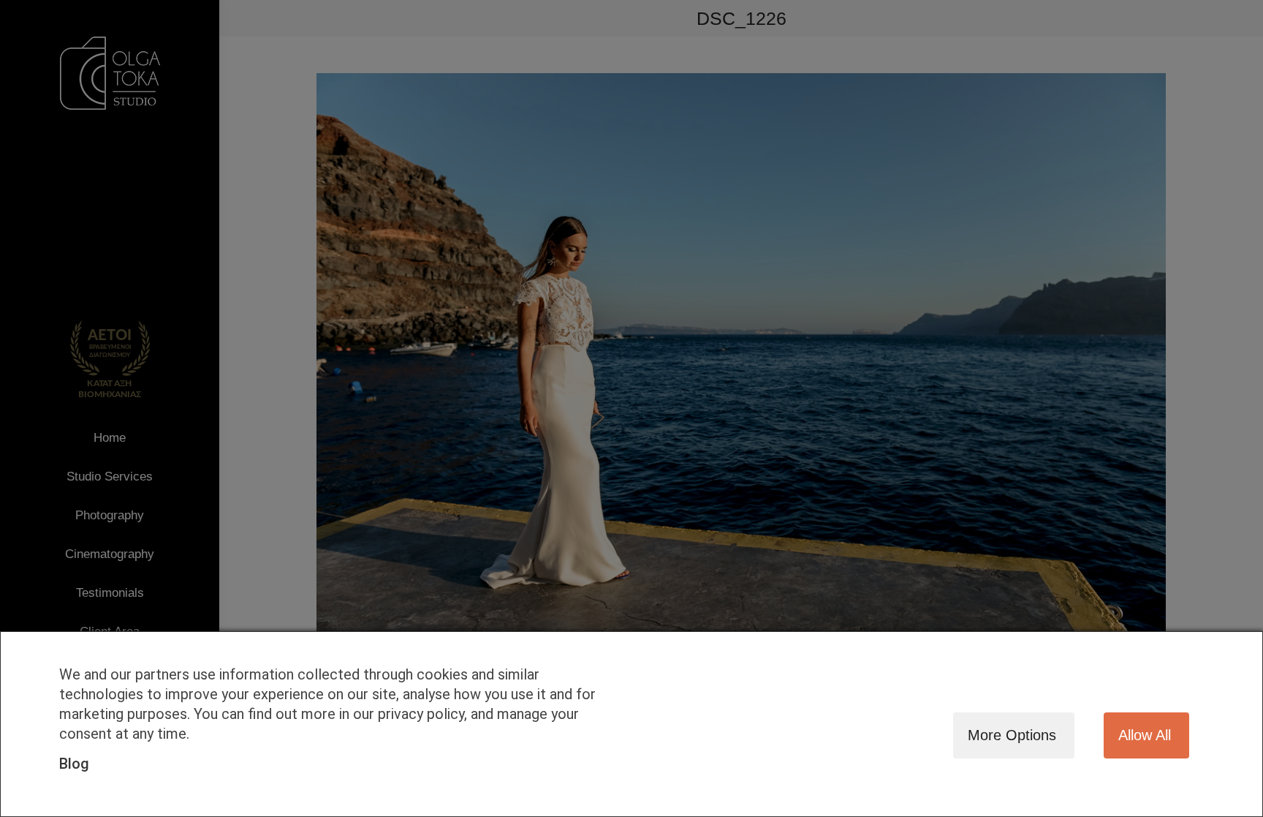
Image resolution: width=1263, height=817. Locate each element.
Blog (74, 763)
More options (1012, 735)
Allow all (1144, 735)
